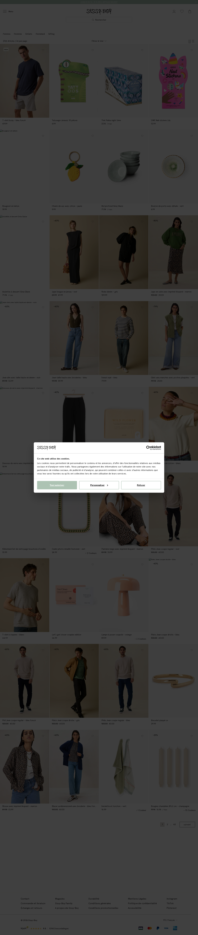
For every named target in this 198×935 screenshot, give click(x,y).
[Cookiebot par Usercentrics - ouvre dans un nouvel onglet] (148, 448)
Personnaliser (97, 485)
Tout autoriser (57, 485)
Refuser (141, 485)
